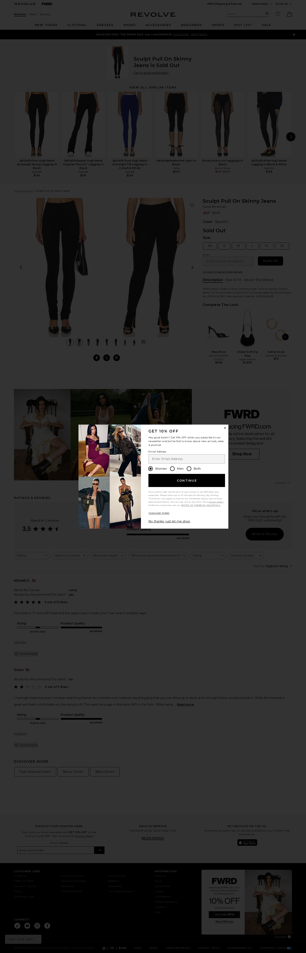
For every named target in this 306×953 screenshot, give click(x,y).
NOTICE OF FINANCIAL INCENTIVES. (200, 505)
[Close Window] (225, 428)
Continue (187, 480)
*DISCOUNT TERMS (158, 513)
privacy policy (216, 502)
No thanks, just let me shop (169, 521)
